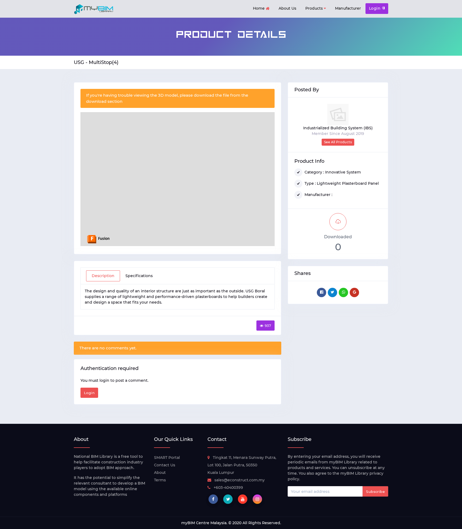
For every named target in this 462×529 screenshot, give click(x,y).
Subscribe (375, 491)
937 (268, 325)
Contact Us (164, 465)
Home (259, 8)
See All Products (338, 142)
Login (375, 8)
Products (314, 8)
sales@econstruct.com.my (239, 480)
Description (103, 275)
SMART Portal (167, 457)
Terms (160, 480)
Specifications (139, 275)
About (160, 472)
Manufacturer (348, 8)
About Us (287, 8)
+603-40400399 (228, 487)
